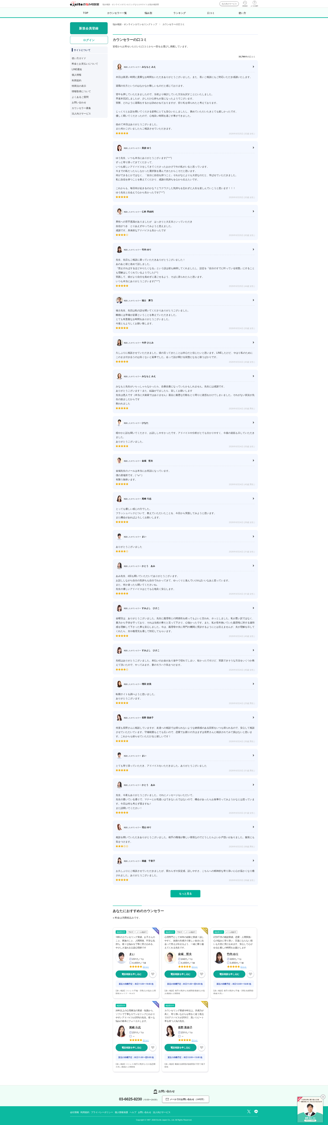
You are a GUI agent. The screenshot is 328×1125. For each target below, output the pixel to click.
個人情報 (76, 74)
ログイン (89, 40)
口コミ (211, 13)
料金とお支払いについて (85, 63)
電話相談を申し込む (132, 974)
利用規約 (76, 80)
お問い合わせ (79, 102)
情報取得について (81, 91)
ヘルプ (133, 1112)
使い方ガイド (79, 58)
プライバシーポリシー (102, 1112)
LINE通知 (77, 69)
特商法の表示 (79, 85)
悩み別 (148, 13)
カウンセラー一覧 (117, 13)
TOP (85, 13)
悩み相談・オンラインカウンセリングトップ (135, 24)
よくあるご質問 (80, 97)
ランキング (179, 13)
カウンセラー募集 (81, 108)
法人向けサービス (229, 3)
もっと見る (185, 893)
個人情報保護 (121, 1112)
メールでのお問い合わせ (188, 1099)
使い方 (242, 13)
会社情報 (74, 1112)
